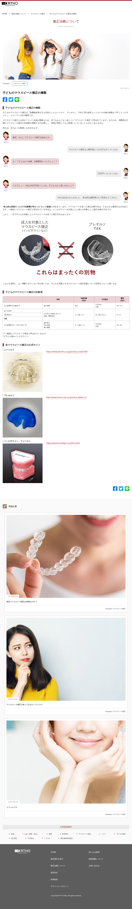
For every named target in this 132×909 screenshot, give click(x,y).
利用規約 (54, 879)
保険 (50, 834)
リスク (103, 834)
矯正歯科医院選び (67, 838)
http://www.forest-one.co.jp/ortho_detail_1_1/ (66, 397)
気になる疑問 (94, 852)
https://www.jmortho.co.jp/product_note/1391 (67, 351)
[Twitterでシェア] (11, 99)
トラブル (47, 838)
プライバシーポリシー (60, 886)
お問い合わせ (94, 866)
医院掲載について (96, 859)
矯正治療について (19, 14)
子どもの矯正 (121, 834)
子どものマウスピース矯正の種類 (63, 14)
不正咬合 (31, 838)
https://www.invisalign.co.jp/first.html (63, 443)
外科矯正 (65, 834)
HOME (4, 14)
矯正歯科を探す (57, 859)
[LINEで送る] (17, 99)
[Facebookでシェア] (5, 99)
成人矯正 (14, 838)
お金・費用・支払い (31, 834)
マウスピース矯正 (38, 14)
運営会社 (54, 872)
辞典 (12, 834)
